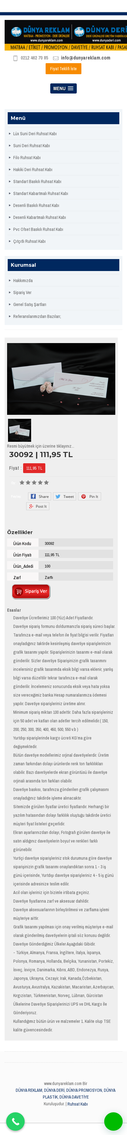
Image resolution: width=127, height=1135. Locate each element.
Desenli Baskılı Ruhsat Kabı (36, 205)
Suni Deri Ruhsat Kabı (31, 145)
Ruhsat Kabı (78, 1104)
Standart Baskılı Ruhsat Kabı (37, 181)
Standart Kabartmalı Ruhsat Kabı (40, 193)
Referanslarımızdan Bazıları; (37, 316)
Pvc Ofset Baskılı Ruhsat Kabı (38, 229)
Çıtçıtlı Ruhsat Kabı (29, 241)
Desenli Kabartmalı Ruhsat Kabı (39, 217)
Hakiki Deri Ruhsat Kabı (32, 169)
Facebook (39, 496)
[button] (113, 1121)
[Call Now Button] (15, 1121)
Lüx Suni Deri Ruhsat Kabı (35, 133)
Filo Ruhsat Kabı (27, 157)
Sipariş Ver (22, 292)
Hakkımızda (23, 280)
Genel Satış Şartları (29, 304)
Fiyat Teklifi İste (63, 68)
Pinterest (89, 496)
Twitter (64, 496)
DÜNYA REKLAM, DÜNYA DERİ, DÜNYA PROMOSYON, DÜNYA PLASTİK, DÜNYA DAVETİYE (66, 1093)
